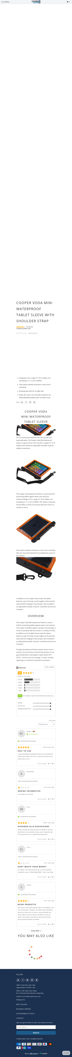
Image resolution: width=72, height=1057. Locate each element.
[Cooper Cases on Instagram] (32, 980)
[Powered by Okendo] (21, 668)
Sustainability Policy (25, 1014)
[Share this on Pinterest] (30, 402)
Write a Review (49, 667)
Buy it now (39, 364)
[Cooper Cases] (36, 2)
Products (20, 1000)
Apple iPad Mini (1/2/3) (24, 342)
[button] (24, 326)
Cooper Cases (25, 1039)
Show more (35, 931)
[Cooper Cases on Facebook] (23, 980)
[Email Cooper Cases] (37, 980)
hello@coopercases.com (32, 996)
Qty (17, 358)
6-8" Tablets (38, 342)
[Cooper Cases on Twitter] (18, 980)
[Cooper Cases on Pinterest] (28, 980)
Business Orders (23, 1009)
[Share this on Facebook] (25, 402)
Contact (20, 1018)
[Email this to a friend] (34, 402)
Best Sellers (21, 1004)
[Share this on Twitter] (21, 402)
